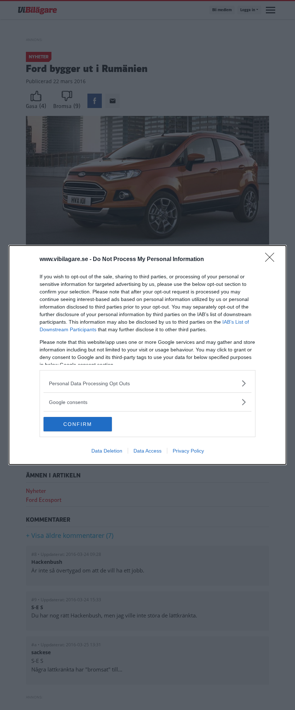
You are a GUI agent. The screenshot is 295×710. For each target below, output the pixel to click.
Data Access (147, 451)
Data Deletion (106, 451)
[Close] (272, 259)
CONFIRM (77, 424)
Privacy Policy (188, 451)
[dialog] (147, 355)
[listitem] (147, 383)
